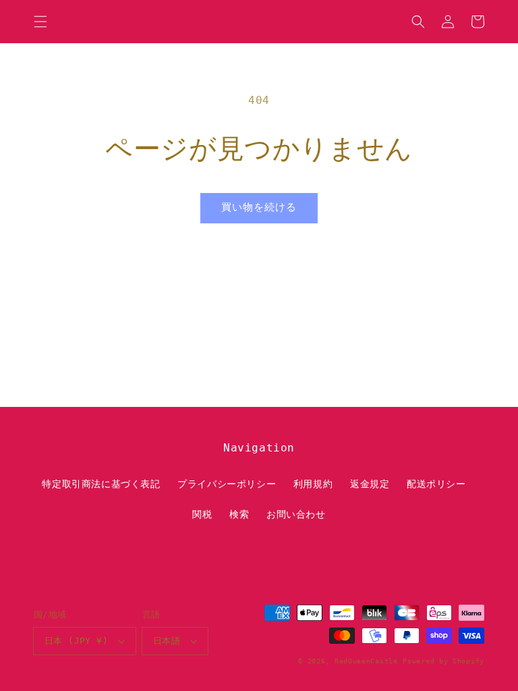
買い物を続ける (259, 207)
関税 (202, 514)
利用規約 (313, 483)
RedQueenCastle (366, 661)
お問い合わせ (296, 514)
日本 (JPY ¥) (76, 641)
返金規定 (369, 483)
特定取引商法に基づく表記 (101, 483)
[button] (40, 21)
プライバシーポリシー (226, 483)
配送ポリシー (436, 483)
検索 (239, 514)
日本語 (166, 641)
